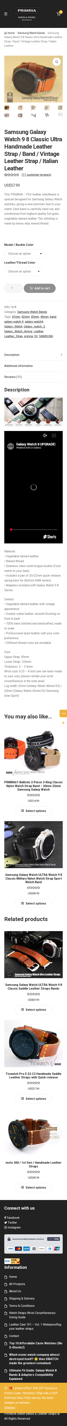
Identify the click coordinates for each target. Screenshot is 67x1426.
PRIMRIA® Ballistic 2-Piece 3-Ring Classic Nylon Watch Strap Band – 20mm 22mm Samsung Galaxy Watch (33, 785)
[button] (56, 62)
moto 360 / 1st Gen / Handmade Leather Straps (34, 1164)
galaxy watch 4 (13, 321)
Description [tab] (11, 355)
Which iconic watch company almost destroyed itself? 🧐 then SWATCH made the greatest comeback (34, 1359)
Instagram (14, 1227)
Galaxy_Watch (13, 326)
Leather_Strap (13, 336)
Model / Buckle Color (19, 245)
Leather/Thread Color (19, 262)
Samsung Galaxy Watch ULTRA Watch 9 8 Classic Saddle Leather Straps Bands (33, 986)
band (53, 317)
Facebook (13, 1218)
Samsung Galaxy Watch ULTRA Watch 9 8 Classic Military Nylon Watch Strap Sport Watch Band (33, 878)
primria (28, 336)
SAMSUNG (46, 336)
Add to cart (42, 288)
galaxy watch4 (34, 321)
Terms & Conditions (22, 1306)
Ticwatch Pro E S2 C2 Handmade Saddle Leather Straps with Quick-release (33, 1075)
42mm (25, 317)
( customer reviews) (36, 175)
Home (11, 32)
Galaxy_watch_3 (34, 326)
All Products (17, 1284)
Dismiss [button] (9, 1407)
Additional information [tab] (18, 366)
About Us (15, 1291)
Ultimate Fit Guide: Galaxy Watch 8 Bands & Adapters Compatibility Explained (33, 1375)
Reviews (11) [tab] (13, 377)
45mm (35, 317)
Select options (36, 811)
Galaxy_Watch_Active (18, 331)
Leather (38, 331)
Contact (14, 1336)
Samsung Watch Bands (31, 32)
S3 (36, 336)
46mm (44, 317)
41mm (16, 317)
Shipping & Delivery (22, 1298)
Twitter (12, 1222)
